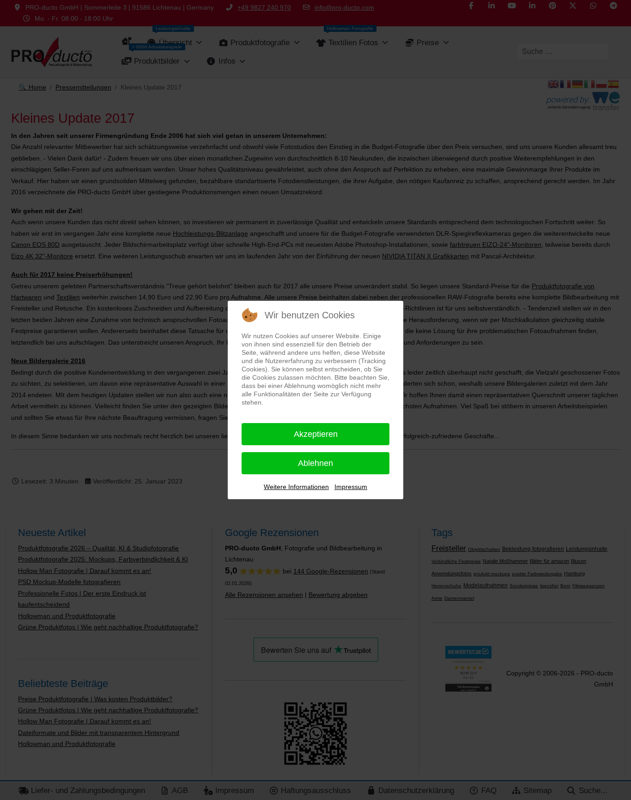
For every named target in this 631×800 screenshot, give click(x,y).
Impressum (350, 486)
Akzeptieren (316, 434)
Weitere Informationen (296, 486)
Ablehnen (315, 463)
